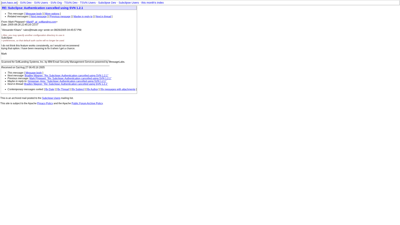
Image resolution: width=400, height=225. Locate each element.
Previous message (60, 16)
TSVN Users (88, 2)
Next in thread (103, 16)
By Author (92, 89)
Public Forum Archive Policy (87, 103)
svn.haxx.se (9, 2)
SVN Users (41, 2)
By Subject (78, 89)
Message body (34, 13)
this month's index (152, 2)
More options (52, 13)
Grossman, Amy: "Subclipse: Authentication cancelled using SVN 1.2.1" (67, 81)
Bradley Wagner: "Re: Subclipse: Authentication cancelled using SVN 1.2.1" (66, 75)
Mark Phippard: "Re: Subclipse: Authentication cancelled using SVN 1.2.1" (70, 78)
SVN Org (56, 2)
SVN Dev (26, 2)
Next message (39, 16)
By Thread (63, 89)
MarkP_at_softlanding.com (41, 21)
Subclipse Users (129, 2)
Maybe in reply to (83, 16)
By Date (49, 89)
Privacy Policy (45, 103)
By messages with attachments (118, 89)
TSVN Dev (71, 2)
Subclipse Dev (107, 2)
